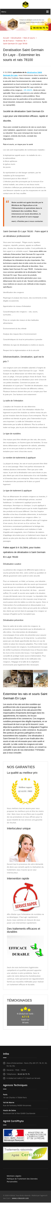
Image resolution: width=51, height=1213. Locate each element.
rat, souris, (28, 90)
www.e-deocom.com (20, 1198)
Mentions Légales (14, 1176)
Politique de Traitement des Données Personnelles (22, 1180)
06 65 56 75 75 (40, 27)
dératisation (32, 72)
